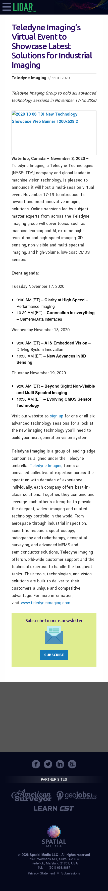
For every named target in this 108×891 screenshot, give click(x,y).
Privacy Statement (41, 873)
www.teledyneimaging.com (45, 603)
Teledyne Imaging (46, 466)
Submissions (70, 873)
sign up (56, 416)
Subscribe (54, 655)
